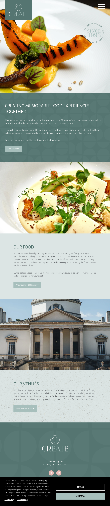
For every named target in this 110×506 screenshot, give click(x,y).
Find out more (13, 149)
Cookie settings (22, 500)
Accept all (80, 496)
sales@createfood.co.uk (56, 464)
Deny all (80, 487)
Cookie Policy (9, 500)
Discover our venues (25, 408)
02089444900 (56, 461)
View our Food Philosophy (27, 285)
